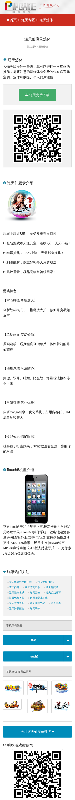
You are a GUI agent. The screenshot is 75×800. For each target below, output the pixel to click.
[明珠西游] (62, 688)
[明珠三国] (13, 688)
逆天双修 (34, 608)
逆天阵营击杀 (32, 587)
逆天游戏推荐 (53, 592)
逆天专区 (28, 20)
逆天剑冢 (55, 603)
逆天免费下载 (39, 94)
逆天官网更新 (16, 603)
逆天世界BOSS (45, 582)
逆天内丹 (14, 587)
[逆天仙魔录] (62, 706)
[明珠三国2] (12, 704)
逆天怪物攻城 (16, 592)
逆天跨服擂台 (16, 608)
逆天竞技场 (51, 587)
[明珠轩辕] (38, 688)
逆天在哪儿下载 (38, 597)
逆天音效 (34, 592)
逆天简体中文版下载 (20, 582)
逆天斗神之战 (37, 603)
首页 (13, 20)
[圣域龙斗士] (38, 706)
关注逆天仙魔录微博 (36, 731)
